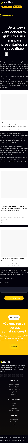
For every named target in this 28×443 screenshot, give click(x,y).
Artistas (14, 405)
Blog (14, 424)
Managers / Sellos (14, 410)
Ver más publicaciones (14, 298)
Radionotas (14, 394)
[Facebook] (1, 375)
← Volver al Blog (6, 15)
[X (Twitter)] (9, 375)
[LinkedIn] (13, 375)
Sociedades (14, 408)
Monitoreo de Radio (14, 384)
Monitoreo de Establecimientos (14, 389)
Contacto (14, 427)
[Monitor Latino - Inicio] (7, 2)
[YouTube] (21, 375)
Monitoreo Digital (14, 387)
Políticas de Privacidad (5, 440)
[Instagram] (5, 375)
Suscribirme (14, 346)
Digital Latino (14, 419)
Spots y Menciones (14, 392)
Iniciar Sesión (17, 6)
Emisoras (14, 403)
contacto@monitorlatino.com (18, 440)
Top (14, 22)
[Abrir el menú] (26, 2)
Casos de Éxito (14, 422)
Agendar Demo (6, 6)
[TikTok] (17, 375)
